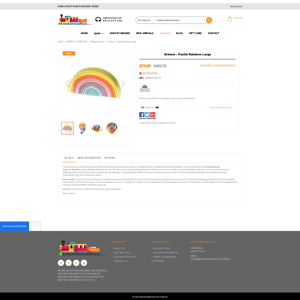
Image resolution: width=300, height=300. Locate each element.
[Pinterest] (68, 263)
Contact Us (121, 261)
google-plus (152, 114)
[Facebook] (61, 263)
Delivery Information (165, 252)
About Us (119, 248)
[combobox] (184, 20)
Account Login (162, 248)
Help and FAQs (122, 252)
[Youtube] (84, 263)
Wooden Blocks (97, 41)
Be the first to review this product (218, 65)
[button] (67, 84)
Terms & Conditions (164, 257)
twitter (147, 114)
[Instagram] (76, 263)
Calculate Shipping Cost (221, 107)
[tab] (69, 158)
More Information (89, 158)
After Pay (158, 261)
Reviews (110, 158)
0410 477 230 (112, 20)
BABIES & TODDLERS (76, 41)
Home (60, 41)
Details (69, 158)
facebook (141, 114)
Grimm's (76, 169)
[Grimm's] (144, 88)
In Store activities (125, 257)
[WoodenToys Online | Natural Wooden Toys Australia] (74, 19)
